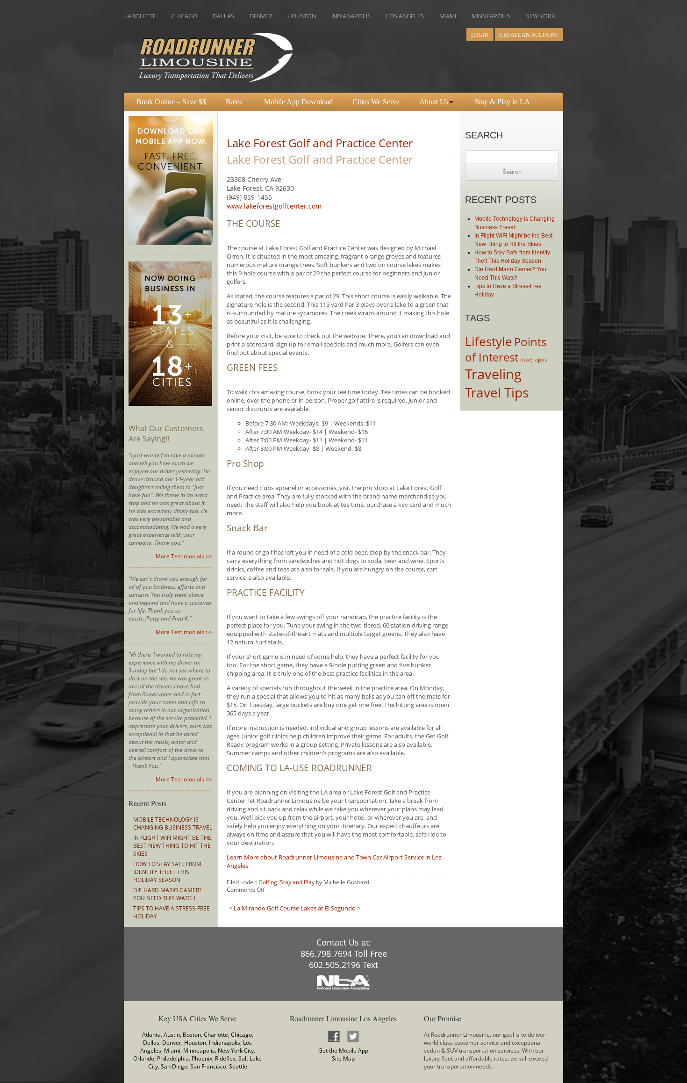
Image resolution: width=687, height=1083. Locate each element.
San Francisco (208, 1066)
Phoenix (202, 1058)
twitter (353, 1036)
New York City (236, 1050)
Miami (172, 1050)
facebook (334, 1036)
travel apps (533, 359)
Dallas (151, 1043)
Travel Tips (497, 392)
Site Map (343, 1058)
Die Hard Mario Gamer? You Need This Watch (167, 894)
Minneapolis (199, 1050)
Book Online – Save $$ (171, 102)
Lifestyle (488, 341)
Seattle (238, 1066)
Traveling (493, 374)
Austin (172, 1035)
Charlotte (216, 1035)
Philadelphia (173, 1058)
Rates (234, 102)
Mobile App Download (298, 102)
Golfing (267, 882)
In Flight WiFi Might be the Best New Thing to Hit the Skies (172, 846)
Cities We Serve (376, 102)
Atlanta (151, 1035)
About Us (433, 102)
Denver (171, 1043)
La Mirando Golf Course (266, 908)
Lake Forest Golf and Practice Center (320, 143)
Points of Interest (505, 349)
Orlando (143, 1058)
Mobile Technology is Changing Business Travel (172, 823)
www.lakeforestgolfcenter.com (274, 206)
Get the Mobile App (343, 1050)
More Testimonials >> (184, 556)
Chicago (241, 1035)
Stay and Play (297, 882)
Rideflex (225, 1058)
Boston (192, 1035)
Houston (195, 1043)
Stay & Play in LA (502, 102)
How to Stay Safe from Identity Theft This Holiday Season (167, 872)
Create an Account (529, 35)
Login (480, 35)
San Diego (174, 1066)
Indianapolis (224, 1043)
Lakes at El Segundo (328, 908)
